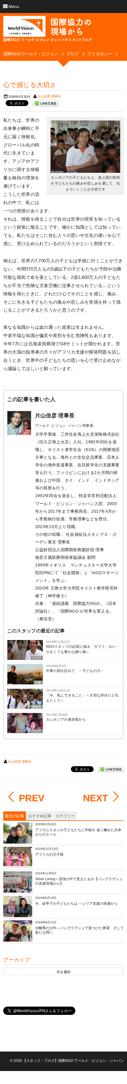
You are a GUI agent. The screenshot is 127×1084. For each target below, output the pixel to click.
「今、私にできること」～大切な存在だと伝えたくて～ (82, 698)
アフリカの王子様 (49, 854)
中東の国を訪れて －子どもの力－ (75, 671)
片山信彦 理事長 (49, 96)
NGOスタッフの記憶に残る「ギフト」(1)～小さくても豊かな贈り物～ (81, 649)
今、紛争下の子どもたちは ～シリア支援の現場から (76, 903)
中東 (38, 682)
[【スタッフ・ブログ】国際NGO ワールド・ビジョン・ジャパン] (47, 31)
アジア (36, 658)
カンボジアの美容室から (66, 719)
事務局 (36, 706)
